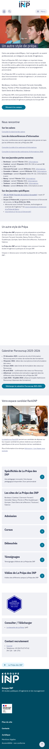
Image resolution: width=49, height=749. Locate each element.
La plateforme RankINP (10, 439)
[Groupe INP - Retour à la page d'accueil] (24, 4)
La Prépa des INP (15, 665)
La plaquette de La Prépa (15, 627)
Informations (33, 162)
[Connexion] (4, 11)
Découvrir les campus (14, 107)
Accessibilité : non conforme (13, 743)
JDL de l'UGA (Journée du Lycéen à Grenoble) (20, 195)
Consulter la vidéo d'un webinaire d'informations (19, 147)
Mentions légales (9, 739)
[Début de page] (43, 744)
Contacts (5, 728)
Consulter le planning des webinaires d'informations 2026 (22, 152)
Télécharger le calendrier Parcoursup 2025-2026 (24, 386)
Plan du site (7, 722)
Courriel (9, 646)
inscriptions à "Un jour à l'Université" (18, 212)
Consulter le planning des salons (13, 132)
